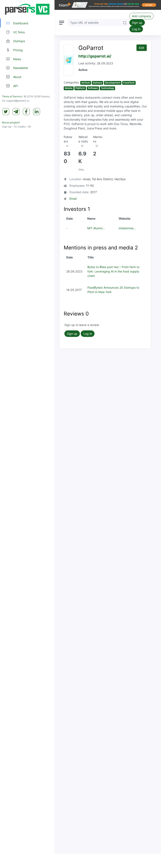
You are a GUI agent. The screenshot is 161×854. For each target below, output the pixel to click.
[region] (27, 427)
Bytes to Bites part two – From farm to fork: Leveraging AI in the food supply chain (113, 271)
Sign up (137, 22)
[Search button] (124, 22)
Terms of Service (12, 96)
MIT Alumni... (96, 228)
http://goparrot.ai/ (94, 56)
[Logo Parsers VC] (27, 9)
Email (73, 198)
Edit (141, 48)
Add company (141, 16)
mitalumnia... (127, 228)
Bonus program (11, 122)
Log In (136, 29)
